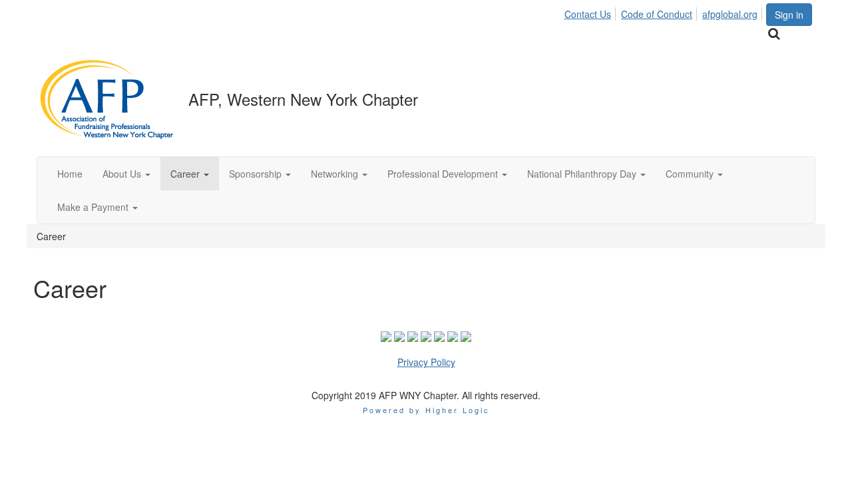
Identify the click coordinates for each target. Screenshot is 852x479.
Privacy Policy (426, 362)
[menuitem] (591, 12)
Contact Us (587, 14)
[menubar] (664, 12)
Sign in (789, 14)
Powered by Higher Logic (426, 409)
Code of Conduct (656, 14)
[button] (126, 173)
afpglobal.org (729, 14)
